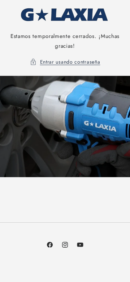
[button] (65, 62)
